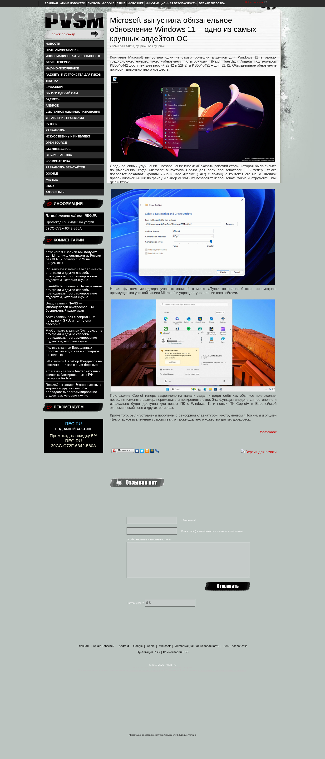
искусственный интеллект (68, 136)
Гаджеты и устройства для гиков (73, 74)
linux (50, 186)
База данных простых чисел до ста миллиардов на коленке (72, 351)
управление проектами (65, 118)
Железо (52, 179)
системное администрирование (73, 111)
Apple (121, 3)
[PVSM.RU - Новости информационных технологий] (74, 22)
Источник (268, 432)
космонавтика (58, 161)
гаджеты (53, 99)
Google (108, 3)
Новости (53, 43)
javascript (55, 87)
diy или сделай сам (62, 93)
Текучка (52, 81)
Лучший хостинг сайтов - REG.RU (72, 215)
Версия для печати (261, 452)
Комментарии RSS (175, 652)
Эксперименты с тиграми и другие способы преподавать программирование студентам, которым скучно (74, 274)
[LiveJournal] (157, 451)
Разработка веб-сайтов (65, 167)
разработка (55, 130)
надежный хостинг (73, 426)
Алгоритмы (55, 192)
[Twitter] (142, 451)
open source (56, 142)
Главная (51, 3)
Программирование (62, 50)
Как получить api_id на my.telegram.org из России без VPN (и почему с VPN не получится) (73, 257)
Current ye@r (135, 603)
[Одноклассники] (147, 451)
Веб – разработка (212, 3)
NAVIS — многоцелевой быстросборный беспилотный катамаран (70, 307)
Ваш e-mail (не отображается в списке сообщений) (212, 531)
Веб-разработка (59, 155)
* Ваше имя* (188, 520)
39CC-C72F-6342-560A (64, 228)
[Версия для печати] (243, 452)
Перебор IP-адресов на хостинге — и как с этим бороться (74, 363)
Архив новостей (72, 3)
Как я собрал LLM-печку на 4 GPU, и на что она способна (71, 320)
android (52, 105)
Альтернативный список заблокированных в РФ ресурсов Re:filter (73, 374)
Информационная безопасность (171, 3)
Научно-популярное (62, 68)
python (52, 124)
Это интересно (58, 62)
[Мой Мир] (152, 451)
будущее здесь (58, 149)
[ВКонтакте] (137, 451)
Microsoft (135, 3)
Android (94, 3)
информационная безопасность (73, 56)
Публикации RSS (148, 652)
